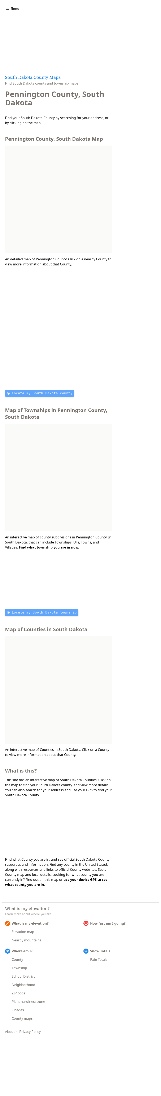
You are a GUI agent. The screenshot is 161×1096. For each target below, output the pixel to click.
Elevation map (23, 931)
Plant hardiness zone (28, 1001)
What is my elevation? (30, 923)
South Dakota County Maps (33, 78)
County (17, 959)
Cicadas (18, 1010)
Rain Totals (98, 959)
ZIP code (18, 993)
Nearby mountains (26, 940)
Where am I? (22, 951)
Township (19, 968)
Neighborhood (23, 984)
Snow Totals (100, 951)
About (10, 1031)
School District (23, 976)
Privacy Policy (30, 1031)
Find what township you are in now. (49, 547)
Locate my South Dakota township (44, 612)
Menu (15, 9)
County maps (22, 1018)
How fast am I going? (108, 923)
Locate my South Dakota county (42, 393)
